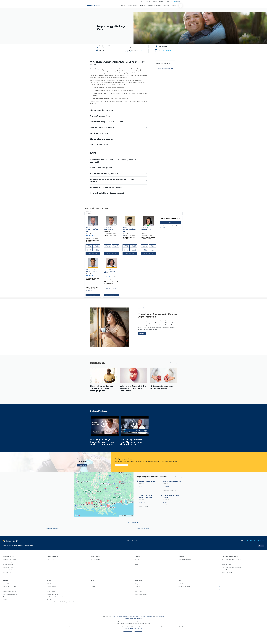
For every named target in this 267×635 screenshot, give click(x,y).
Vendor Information (159, 616)
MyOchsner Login (18, 545)
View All (170, 222)
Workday (137, 564)
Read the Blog (82, 465)
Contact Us (137, 596)
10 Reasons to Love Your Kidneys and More (161, 387)
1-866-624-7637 (29, 545)
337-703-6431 (89, 290)
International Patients (8, 567)
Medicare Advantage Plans (185, 559)
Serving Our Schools (227, 564)
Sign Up (261, 545)
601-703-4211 (141, 486)
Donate (92, 584)
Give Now (155, 1)
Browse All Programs (8, 584)
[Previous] (139, 308)
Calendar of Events (227, 572)
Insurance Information (8, 564)
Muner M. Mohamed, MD (129, 230)
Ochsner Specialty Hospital (147, 481)
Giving (92, 580)
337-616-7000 (165, 502)
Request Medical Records (9, 569)
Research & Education (162, 5)
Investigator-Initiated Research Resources (57, 596)
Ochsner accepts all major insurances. (133, 618)
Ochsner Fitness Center (184, 586)
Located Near (89, 211)
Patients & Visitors (132, 5)
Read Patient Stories (8, 575)
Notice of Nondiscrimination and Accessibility (135, 616)
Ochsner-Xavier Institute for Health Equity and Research (60, 602)
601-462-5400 (166, 486)
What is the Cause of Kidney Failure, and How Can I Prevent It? (133, 388)
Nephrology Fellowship (52, 528)
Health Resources (95, 556)
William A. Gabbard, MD (92, 230)
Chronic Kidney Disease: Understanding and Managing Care (101, 388)
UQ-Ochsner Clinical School (9, 586)
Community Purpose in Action (230, 556)
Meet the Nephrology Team (165, 68)
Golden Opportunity (95, 562)
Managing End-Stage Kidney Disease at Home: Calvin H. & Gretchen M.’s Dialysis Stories (102, 443)
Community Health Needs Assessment (232, 559)
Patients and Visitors (8, 556)
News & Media (138, 591)
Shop (179, 580)
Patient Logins (93, 295)
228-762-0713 (142, 502)
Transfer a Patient (51, 559)
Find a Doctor (140, 1)
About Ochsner (138, 580)
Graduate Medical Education (9, 591)
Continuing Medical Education (10, 594)
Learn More (142, 333)
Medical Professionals (52, 556)
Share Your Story (7, 572)
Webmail (137, 559)
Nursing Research (51, 591)
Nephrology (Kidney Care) (101, 9)
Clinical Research (51, 584)
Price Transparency (7, 562)
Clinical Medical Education (9, 589)
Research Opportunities (52, 594)
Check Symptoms (168, 1)
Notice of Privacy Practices (118, 616)
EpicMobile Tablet (127, 631)
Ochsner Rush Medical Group (172, 481)
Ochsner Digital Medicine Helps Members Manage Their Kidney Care (132, 441)
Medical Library (6, 596)
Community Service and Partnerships (231, 567)
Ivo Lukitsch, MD (109, 229)
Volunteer (93, 586)
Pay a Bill (161, 1)
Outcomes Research (52, 589)
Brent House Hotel (183, 589)
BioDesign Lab (50, 599)
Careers (174, 5)
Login (181, 1)
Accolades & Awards (139, 589)
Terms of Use (151, 616)
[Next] (143, 308)
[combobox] (133, 213)
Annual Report (138, 586)
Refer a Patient (50, 562)
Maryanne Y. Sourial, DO (147, 230)
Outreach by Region (227, 569)
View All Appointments (93, 253)
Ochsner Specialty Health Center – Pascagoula (147, 496)
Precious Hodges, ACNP (109, 272)
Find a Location (148, 1)
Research (49, 580)
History (136, 584)
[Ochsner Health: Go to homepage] (92, 5)
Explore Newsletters (121, 465)
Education (5, 580)
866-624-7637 (163, 227)
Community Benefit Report (229, 562)
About (122, 5)
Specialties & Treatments (146, 5)
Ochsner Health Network (141, 594)
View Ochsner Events (143, 528)
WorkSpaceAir (138, 562)
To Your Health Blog (95, 559)
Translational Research (52, 586)
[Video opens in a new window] (90, 427)
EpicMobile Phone (138, 631)
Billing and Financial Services (9, 559)
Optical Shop (181, 584)
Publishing (5, 599)
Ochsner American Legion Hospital (171, 496)
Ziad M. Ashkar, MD (92, 271)
